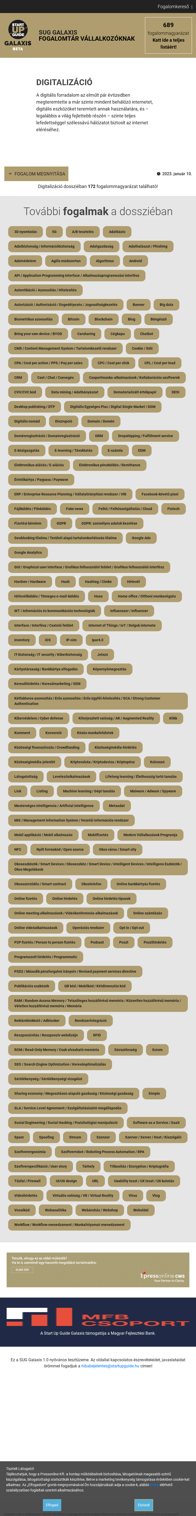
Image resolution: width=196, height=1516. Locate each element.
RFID (97, 1035)
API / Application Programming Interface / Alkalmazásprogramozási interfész (76, 275)
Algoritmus (105, 261)
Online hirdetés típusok (111, 899)
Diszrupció (63, 421)
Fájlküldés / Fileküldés (32, 509)
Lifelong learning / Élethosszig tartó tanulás (141, 776)
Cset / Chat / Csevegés (55, 377)
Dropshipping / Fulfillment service (145, 436)
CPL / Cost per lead (159, 363)
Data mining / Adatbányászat (74, 392)
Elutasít (144, 1505)
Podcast (97, 942)
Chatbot (146, 334)
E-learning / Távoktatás (73, 450)
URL (95, 1181)
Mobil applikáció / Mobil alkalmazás (43, 835)
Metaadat (117, 806)
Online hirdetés (64, 899)
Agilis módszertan (66, 261)
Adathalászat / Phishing (148, 246)
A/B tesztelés (83, 232)
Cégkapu (118, 334)
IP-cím (71, 640)
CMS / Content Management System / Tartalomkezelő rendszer (65, 348)
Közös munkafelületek (95, 733)
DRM (99, 436)
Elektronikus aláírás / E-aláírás (39, 465)
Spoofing (46, 1137)
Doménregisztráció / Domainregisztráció (47, 436)
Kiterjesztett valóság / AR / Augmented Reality (116, 718)
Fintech (173, 509)
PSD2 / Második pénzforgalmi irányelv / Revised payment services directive (75, 971)
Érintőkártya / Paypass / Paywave (41, 480)
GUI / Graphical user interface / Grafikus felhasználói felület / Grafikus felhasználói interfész (89, 567)
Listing (42, 791)
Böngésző (159, 319)
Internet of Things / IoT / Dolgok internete (122, 625)
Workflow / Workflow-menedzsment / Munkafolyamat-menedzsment (69, 1225)
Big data (166, 305)
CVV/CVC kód (25, 392)
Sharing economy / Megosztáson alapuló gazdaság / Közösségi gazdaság (73, 1093)
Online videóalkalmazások (35, 928)
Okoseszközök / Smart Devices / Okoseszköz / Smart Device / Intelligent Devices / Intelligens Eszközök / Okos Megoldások (98, 866)
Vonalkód (22, 1210)
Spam (19, 1137)
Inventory (22, 640)
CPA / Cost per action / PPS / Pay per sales (48, 363)
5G (54, 232)
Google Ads (141, 538)
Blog (131, 319)
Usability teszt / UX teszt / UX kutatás (144, 1181)
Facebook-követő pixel (160, 494)
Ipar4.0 (97, 640)
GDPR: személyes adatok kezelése (109, 523)
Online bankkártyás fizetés (138, 884)
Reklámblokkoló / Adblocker (36, 1021)
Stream (75, 1137)
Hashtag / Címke (98, 582)
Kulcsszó (157, 762)
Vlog (156, 1195)
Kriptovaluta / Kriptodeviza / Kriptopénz (102, 762)
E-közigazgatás (26, 450)
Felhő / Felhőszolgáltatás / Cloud (125, 509)
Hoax (98, 596)
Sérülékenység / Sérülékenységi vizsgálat (48, 1079)
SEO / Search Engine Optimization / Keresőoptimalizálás (60, 1064)
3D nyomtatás (25, 232)
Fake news (74, 509)
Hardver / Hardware (30, 582)
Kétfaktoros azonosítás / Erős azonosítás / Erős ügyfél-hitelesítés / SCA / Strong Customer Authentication (87, 701)
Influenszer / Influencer (129, 611)
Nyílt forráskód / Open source (60, 849)
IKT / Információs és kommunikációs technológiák (54, 611)
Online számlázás (147, 913)
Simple (154, 1093)
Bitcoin (73, 319)
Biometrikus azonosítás (33, 319)
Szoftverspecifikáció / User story (40, 1166)
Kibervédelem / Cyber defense (38, 718)
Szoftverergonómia (30, 1152)
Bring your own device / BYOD (38, 334)
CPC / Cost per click (113, 363)
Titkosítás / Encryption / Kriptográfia (139, 1166)
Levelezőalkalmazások (71, 776)
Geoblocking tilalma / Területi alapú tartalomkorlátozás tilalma (65, 538)
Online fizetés (25, 899)
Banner (138, 305)
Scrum (157, 1050)
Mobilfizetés (98, 835)
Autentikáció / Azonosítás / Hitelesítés (45, 290)
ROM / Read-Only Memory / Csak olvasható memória (56, 1050)
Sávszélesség (125, 1050)
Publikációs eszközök (31, 986)
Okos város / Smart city (117, 849)
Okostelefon (91, 884)
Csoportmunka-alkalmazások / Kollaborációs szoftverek (134, 377)
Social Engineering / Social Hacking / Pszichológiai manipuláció (66, 1123)
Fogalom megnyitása (40, 173)
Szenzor (103, 1137)
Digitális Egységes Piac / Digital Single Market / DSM (112, 407)
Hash (65, 582)
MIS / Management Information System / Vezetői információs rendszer (71, 820)
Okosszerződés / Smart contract (40, 884)
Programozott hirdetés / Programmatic (45, 957)
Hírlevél (133, 582)
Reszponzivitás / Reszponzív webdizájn (46, 1035)
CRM (18, 377)
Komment (22, 733)
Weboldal (141, 1210)
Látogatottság (26, 776)
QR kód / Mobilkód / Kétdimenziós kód (95, 986)
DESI (175, 392)
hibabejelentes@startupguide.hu (110, 1366)
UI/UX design (66, 1181)
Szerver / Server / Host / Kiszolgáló (153, 1137)
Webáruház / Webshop (100, 1210)
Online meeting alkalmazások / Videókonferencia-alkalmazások (66, 913)
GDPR (61, 523)
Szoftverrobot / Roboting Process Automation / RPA (102, 1152)
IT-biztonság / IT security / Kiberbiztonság (48, 654)
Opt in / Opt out (131, 928)
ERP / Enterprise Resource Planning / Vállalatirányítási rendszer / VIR (70, 494)
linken (154, 1485)
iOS (48, 640)
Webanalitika (55, 1210)
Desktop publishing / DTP (34, 407)
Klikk (173, 718)
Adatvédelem (25, 261)
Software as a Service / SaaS (156, 1123)
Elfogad (52, 1505)
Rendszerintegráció (91, 1021)
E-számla (115, 450)
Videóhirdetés (25, 1195)
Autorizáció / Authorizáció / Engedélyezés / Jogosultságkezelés (65, 305)
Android (135, 261)
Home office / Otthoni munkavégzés (147, 596)
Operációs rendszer (88, 928)
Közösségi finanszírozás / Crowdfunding (46, 747)
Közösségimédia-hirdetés (116, 747)
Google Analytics (28, 552)
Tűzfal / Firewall (27, 1181)
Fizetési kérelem (27, 523)
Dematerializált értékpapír (135, 392)
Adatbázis (117, 232)
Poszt (123, 942)
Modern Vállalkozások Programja (150, 835)
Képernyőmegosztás (109, 669)
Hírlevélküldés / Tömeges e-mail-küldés (46, 596)
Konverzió (53, 733)
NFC (17, 849)
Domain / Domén (101, 421)
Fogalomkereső (173, 6)
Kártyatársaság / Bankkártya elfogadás (46, 669)
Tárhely (88, 1166)
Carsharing (86, 334)
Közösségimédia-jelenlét (34, 762)
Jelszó (102, 654)
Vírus (133, 1195)
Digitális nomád (27, 421)
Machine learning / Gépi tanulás (89, 791)
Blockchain (104, 319)
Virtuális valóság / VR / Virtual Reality (83, 1195)
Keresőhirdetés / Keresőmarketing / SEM (47, 684)
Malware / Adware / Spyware (153, 791)
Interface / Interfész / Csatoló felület (43, 625)
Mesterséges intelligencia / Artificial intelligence (54, 806)
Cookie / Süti (142, 348)
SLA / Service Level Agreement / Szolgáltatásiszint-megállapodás (67, 1108)
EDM (141, 450)
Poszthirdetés (155, 942)
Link (17, 791)
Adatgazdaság (101, 246)
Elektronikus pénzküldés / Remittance (109, 465)
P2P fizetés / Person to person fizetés (44, 942)
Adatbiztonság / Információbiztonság (44, 246)
